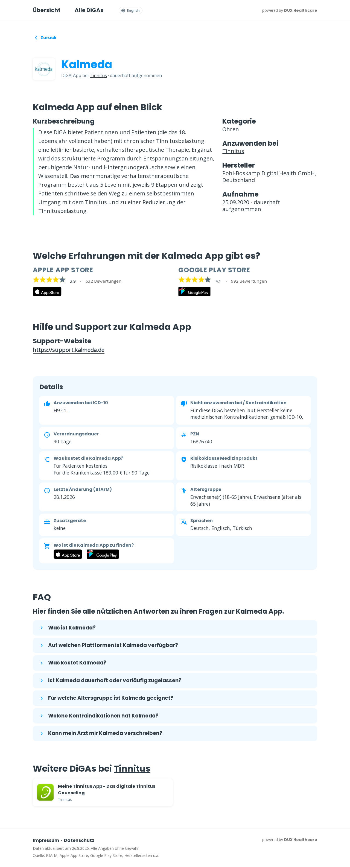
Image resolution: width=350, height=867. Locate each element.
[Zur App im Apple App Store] (47, 295)
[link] (103, 792)
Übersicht (46, 10)
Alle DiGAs (89, 10)
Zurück (48, 37)
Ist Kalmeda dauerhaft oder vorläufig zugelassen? (115, 680)
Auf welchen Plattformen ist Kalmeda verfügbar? (113, 645)
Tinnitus (98, 75)
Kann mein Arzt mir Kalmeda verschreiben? (105, 733)
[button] (60, 410)
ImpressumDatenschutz (63, 840)
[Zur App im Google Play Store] (194, 295)
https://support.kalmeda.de (68, 349)
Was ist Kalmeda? (72, 627)
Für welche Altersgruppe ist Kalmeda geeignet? (110, 698)
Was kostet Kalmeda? (77, 662)
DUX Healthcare (300, 10)
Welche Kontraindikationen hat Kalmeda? (103, 715)
